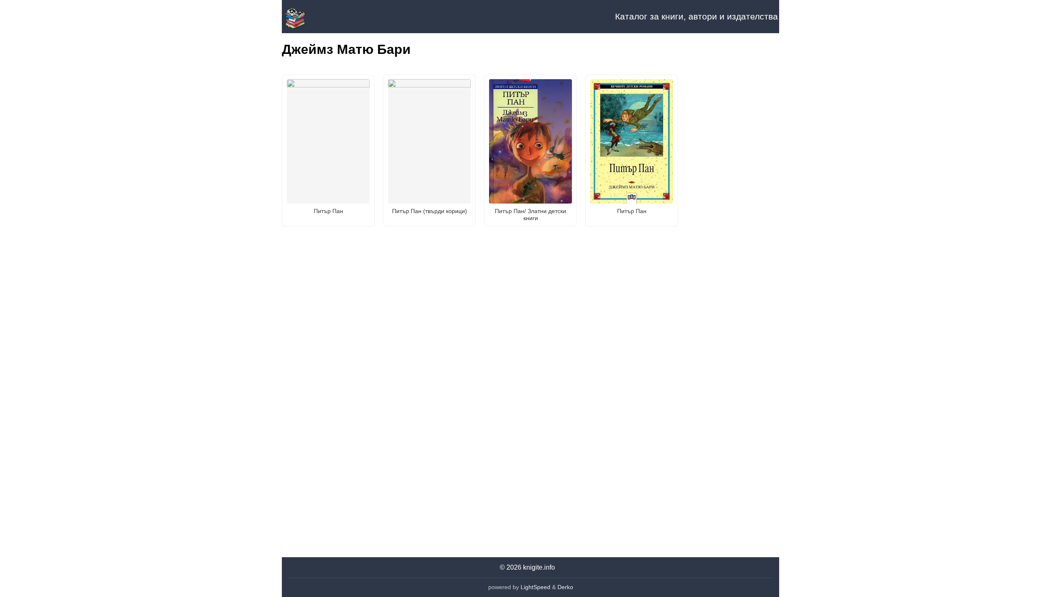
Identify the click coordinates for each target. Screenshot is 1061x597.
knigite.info (539, 567)
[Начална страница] (323, 16)
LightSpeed (535, 587)
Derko (565, 587)
